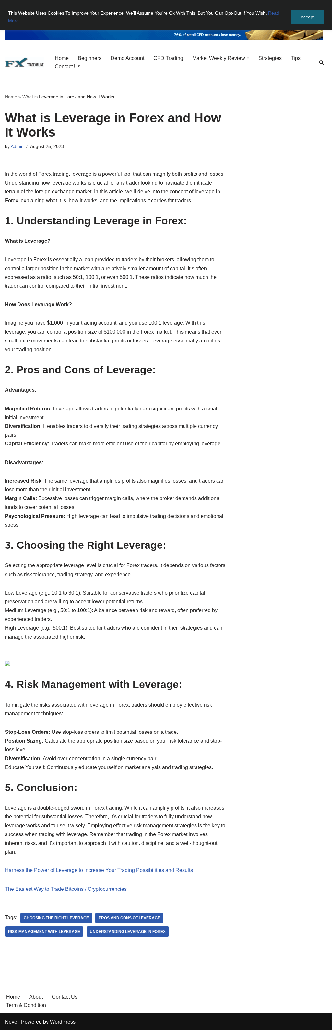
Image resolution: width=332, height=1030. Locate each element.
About (36, 997)
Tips (296, 58)
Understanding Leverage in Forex (128, 931)
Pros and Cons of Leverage (129, 918)
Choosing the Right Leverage (56, 918)
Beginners (89, 58)
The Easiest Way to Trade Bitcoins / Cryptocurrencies (66, 889)
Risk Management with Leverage (44, 931)
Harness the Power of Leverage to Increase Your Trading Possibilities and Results (99, 870)
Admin (17, 146)
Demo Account (127, 58)
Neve (11, 1021)
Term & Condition (26, 1005)
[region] (166, 15)
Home (62, 58)
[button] (248, 58)
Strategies (270, 58)
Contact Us (67, 66)
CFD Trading (168, 58)
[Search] (321, 62)
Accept (307, 16)
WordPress (63, 1021)
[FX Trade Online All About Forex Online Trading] (24, 62)
